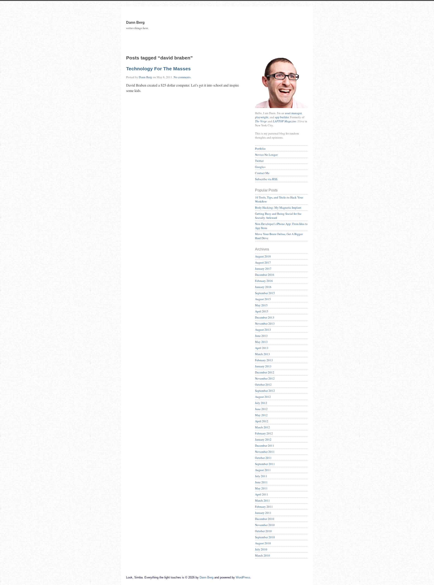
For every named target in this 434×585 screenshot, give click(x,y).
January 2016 (263, 287)
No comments (182, 77)
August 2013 (263, 330)
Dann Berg (145, 77)
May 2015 (261, 305)
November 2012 (265, 378)
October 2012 (263, 384)
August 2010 (263, 543)
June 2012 (261, 409)
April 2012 (261, 421)
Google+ (260, 167)
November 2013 (265, 323)
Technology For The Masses (158, 68)
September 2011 (265, 464)
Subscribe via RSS (266, 179)
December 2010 (264, 519)
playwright (261, 117)
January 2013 (263, 366)
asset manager (293, 113)
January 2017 (263, 269)
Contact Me (262, 173)
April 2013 (261, 348)
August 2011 (263, 470)
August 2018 (263, 256)
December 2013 (264, 317)
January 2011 (263, 513)
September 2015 (265, 293)
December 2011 (264, 445)
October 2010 (263, 531)
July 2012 (261, 403)
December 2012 (264, 372)
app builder (282, 117)
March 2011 (262, 500)
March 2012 (262, 427)
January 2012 (263, 439)
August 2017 (263, 262)
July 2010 (261, 549)
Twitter (259, 161)
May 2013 (261, 342)
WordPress (243, 577)
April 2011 (261, 494)
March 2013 (262, 354)
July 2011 (261, 476)
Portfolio (260, 148)
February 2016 (264, 281)
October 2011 (263, 458)
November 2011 (265, 452)
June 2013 (261, 336)
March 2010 (262, 555)
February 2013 (264, 360)
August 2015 (263, 299)
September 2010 (265, 537)
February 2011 (264, 507)
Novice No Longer (266, 155)
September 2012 (265, 391)
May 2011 (261, 488)
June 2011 (261, 482)
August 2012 (263, 397)
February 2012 (264, 433)
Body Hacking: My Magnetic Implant (278, 207)
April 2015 (261, 311)
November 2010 (265, 525)
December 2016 (264, 275)
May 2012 (261, 415)
